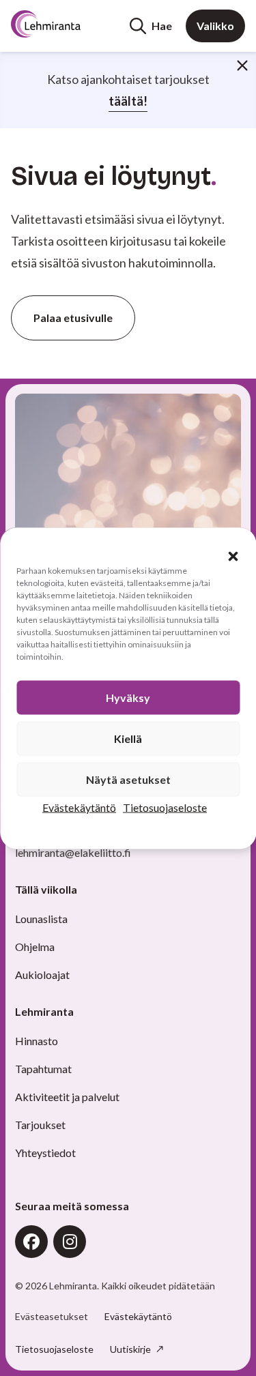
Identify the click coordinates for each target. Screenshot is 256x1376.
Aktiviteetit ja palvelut (67, 1096)
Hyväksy (128, 696)
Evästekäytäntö (79, 806)
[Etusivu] (63, 24)
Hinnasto (36, 1040)
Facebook (31, 1241)
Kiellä (128, 737)
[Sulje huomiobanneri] (242, 65)
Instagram (69, 1241)
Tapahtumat (43, 1068)
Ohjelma (35, 946)
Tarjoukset (40, 1124)
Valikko (215, 25)
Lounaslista (41, 918)
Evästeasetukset (51, 1316)
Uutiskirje (131, 1349)
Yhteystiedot (45, 1152)
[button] (233, 556)
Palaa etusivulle (73, 317)
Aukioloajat (42, 974)
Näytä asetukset (128, 778)
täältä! (128, 100)
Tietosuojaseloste (165, 806)
